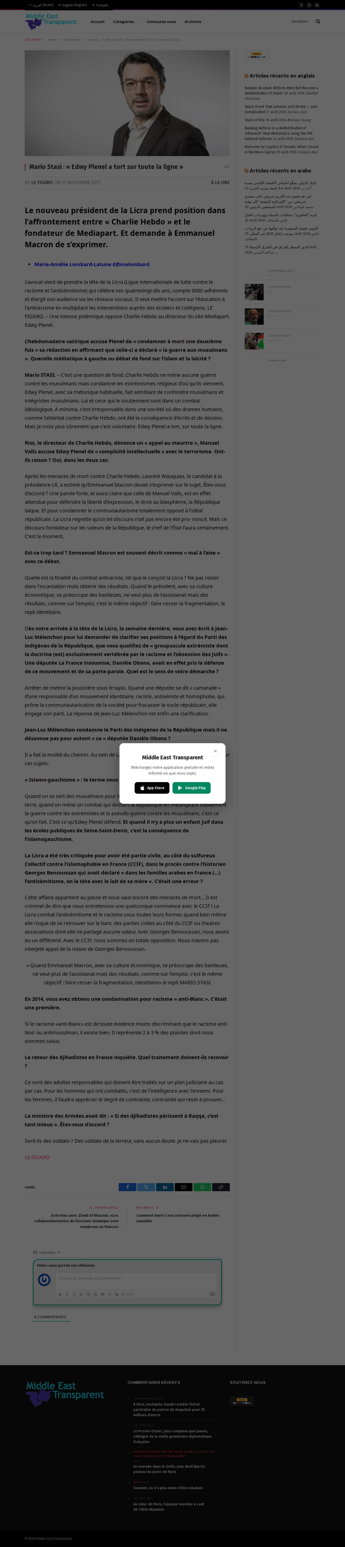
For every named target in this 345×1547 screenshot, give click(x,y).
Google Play (195, 788)
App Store (155, 788)
